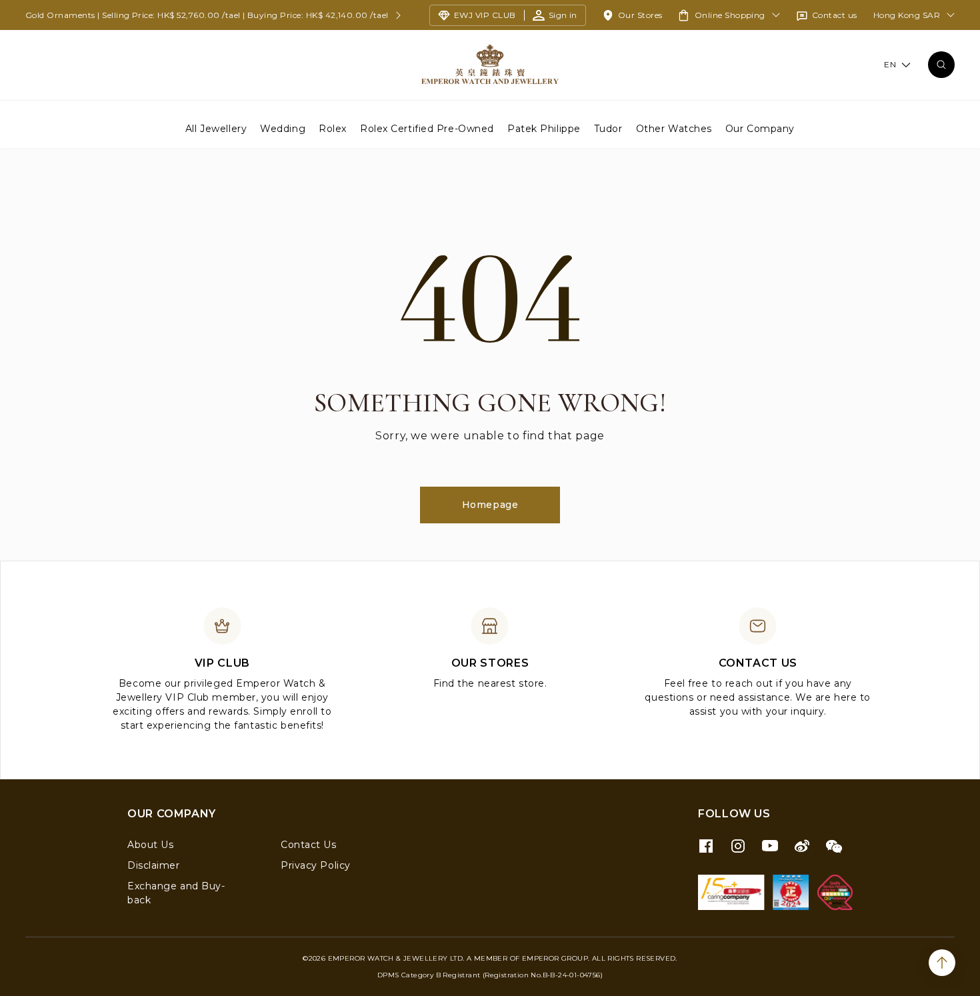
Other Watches (674, 128)
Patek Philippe (544, 128)
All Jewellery (216, 128)
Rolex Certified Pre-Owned (427, 128)
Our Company (760, 128)
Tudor (608, 128)
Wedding (282, 128)
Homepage (490, 505)
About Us (150, 845)
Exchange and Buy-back (176, 893)
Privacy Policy (316, 865)
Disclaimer (153, 865)
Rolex (333, 128)
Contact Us (309, 845)
